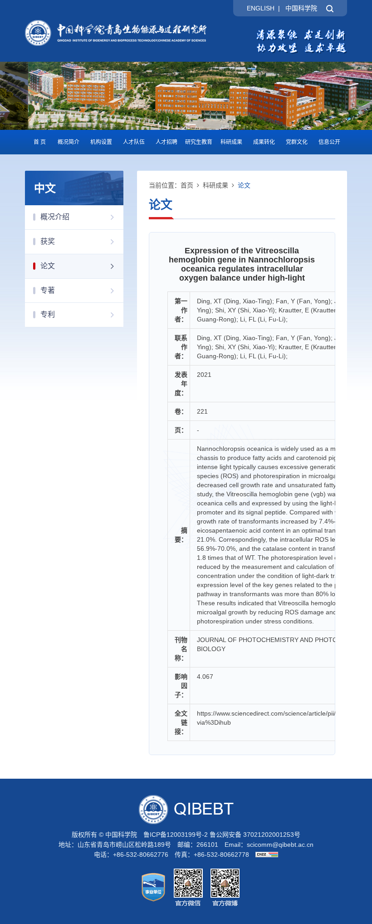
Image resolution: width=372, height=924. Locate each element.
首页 (187, 185)
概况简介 (68, 142)
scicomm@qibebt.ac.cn (280, 844)
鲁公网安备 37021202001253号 (255, 834)
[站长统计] (264, 854)
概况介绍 (54, 217)
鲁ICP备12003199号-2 (175, 834)
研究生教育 (198, 142)
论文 (47, 266)
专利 (47, 314)
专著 (47, 290)
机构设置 (101, 142)
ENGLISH (260, 8)
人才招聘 (166, 142)
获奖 (47, 241)
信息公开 (329, 142)
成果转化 (264, 142)
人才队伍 (134, 142)
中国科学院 (301, 8)
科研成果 (231, 142)
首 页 (40, 142)
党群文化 (297, 142)
